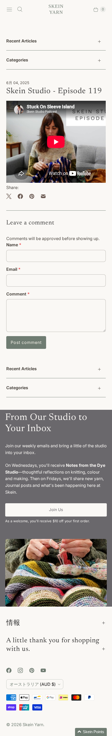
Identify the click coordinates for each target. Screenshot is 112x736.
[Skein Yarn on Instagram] (23, 670)
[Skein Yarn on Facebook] (12, 670)
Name (13, 244)
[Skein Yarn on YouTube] (46, 670)
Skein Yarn (33, 724)
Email (13, 269)
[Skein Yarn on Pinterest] (35, 670)
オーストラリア (33, 684)
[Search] (20, 9)
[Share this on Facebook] (20, 196)
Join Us (56, 509)
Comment (18, 294)
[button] (91, 732)
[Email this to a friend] (43, 196)
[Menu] (9, 9)
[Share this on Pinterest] (32, 196)
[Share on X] (10, 196)
